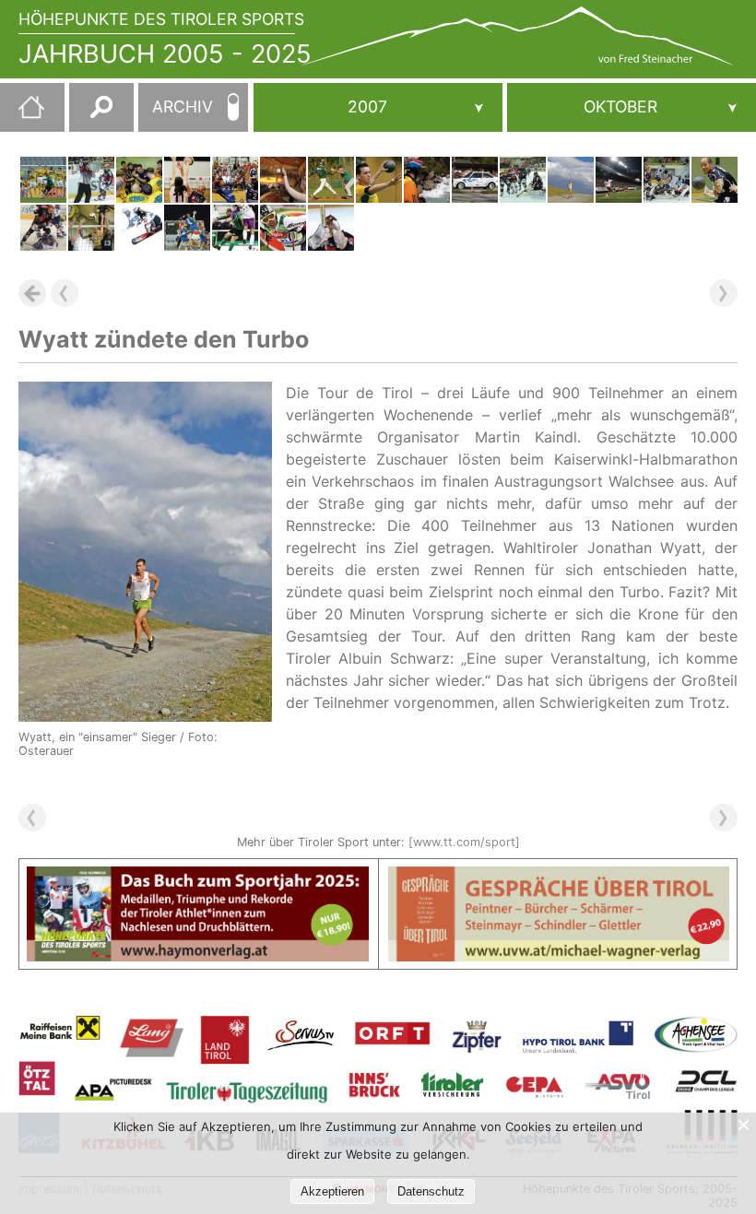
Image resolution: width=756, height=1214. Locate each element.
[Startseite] (22, 114)
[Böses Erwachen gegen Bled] (235, 180)
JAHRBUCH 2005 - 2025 (165, 54)
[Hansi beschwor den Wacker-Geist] (235, 228)
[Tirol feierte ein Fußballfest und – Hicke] (619, 180)
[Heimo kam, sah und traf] (91, 180)
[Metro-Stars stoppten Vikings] (331, 180)
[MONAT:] (631, 107)
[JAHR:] (378, 107)
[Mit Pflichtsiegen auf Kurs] (379, 180)
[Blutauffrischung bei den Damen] (187, 180)
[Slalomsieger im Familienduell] (475, 180)
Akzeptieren (332, 1191)
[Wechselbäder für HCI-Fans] (667, 180)
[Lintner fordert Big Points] (714, 180)
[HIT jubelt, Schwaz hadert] (139, 180)
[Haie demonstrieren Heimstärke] (331, 228)
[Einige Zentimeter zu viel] (427, 180)
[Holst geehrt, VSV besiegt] (43, 228)
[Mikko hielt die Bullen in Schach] (523, 180)
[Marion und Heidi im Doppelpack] (139, 228)
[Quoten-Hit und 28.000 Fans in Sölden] (283, 228)
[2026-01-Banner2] (559, 877)
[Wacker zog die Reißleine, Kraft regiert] (43, 180)
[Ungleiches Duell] (91, 228)
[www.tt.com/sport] (464, 842)
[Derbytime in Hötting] (283, 180)
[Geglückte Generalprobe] (187, 228)
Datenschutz (431, 1191)
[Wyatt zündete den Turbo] (571, 180)
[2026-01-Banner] (198, 877)
